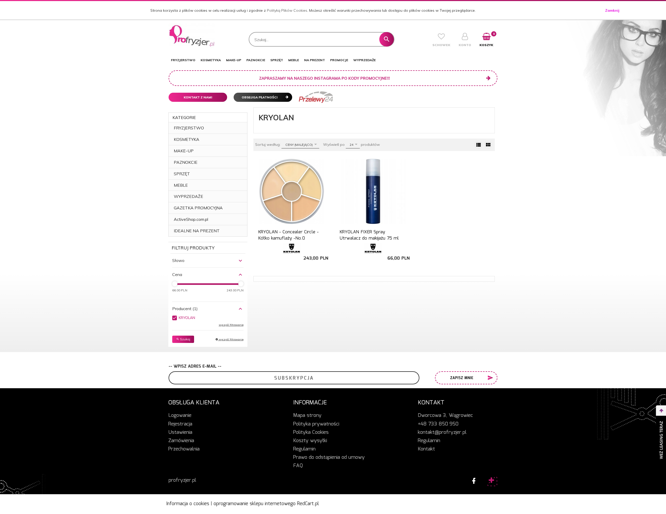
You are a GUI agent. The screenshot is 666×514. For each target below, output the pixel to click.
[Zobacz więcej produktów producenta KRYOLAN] (292, 248)
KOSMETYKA (211, 60)
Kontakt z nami (198, 97)
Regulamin (304, 449)
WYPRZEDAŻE (364, 60)
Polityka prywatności (316, 424)
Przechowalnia (184, 449)
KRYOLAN (187, 317)
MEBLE (293, 60)
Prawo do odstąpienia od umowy (329, 457)
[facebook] (472, 480)
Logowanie (179, 415)
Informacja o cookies (187, 503)
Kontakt (426, 449)
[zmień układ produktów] (478, 145)
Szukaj (184, 339)
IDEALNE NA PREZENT (197, 230)
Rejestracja (180, 424)
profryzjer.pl (182, 480)
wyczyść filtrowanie (231, 339)
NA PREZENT (314, 60)
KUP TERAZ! (291, 236)
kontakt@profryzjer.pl (442, 432)
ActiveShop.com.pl (191, 219)
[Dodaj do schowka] (326, 165)
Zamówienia (181, 441)
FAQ (298, 466)
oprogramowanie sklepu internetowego (255, 503)
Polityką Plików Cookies (287, 10)
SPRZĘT (276, 60)
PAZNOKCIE (255, 60)
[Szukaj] (386, 39)
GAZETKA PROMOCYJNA (198, 207)
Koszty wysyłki (310, 441)
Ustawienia (180, 432)
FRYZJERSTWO (183, 60)
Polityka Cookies (311, 432)
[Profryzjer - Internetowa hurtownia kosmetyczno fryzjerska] (192, 36)
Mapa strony (307, 415)
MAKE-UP (233, 60)
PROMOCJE (339, 60)
